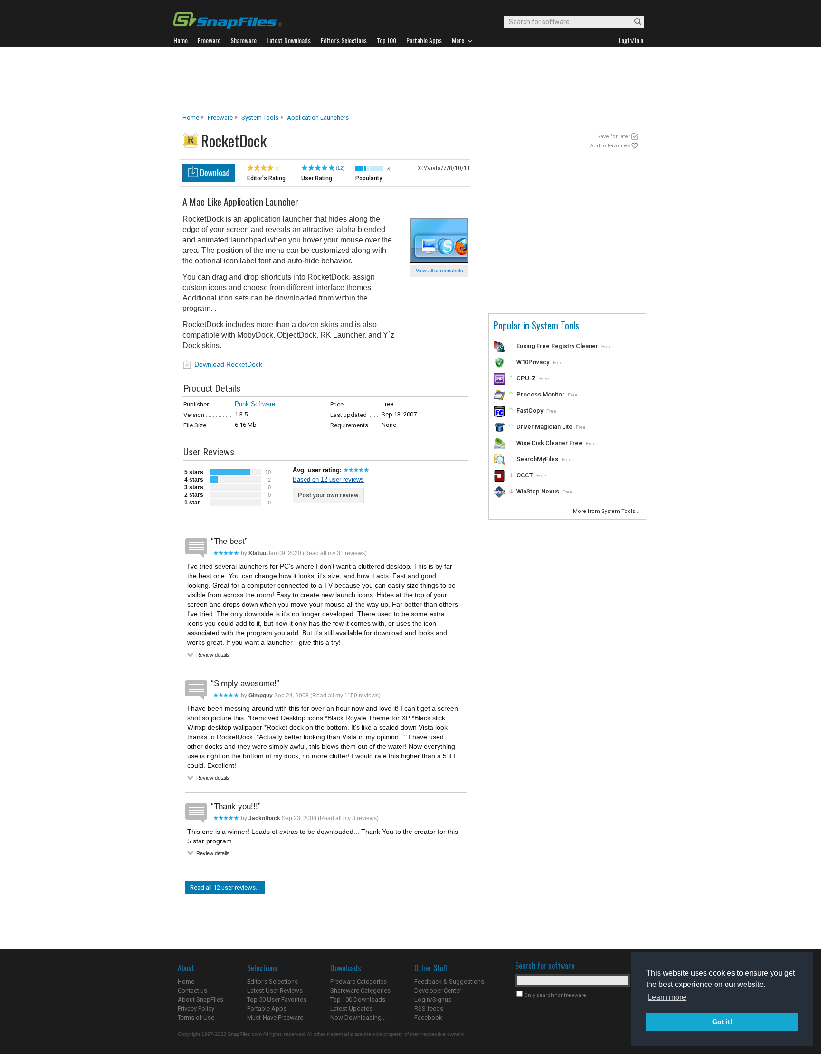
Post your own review (328, 495)
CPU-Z (526, 378)
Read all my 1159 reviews (345, 695)
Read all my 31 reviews (335, 553)
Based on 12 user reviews (328, 479)
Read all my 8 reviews (348, 818)
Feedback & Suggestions (449, 981)
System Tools (259, 117)
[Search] (633, 22)
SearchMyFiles (537, 459)
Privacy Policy (196, 1008)
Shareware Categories (360, 990)
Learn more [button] (667, 997)
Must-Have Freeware (275, 1017)
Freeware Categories (358, 981)
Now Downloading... (358, 1017)
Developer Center (437, 990)
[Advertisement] (410, 80)
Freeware (220, 117)
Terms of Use (196, 1017)
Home (190, 117)
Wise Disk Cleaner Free (549, 442)
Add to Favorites (610, 146)
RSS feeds (428, 1008)
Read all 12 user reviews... (225, 887)
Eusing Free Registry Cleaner (557, 345)
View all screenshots (439, 270)
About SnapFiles (200, 999)
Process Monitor (540, 394)
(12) (340, 168)
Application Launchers (318, 117)
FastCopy (529, 410)
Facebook (428, 1017)
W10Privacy (532, 362)
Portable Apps (266, 1008)
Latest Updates (351, 1008)
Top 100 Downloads (357, 999)
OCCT (524, 475)
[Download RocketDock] (208, 179)
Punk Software (255, 403)
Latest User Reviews (275, 990)
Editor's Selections (272, 981)
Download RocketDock (228, 364)
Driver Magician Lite (544, 426)
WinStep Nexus (537, 491)
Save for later (613, 137)
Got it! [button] (722, 1021)
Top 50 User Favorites (276, 999)
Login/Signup (433, 999)
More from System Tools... (607, 511)
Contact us (192, 990)
